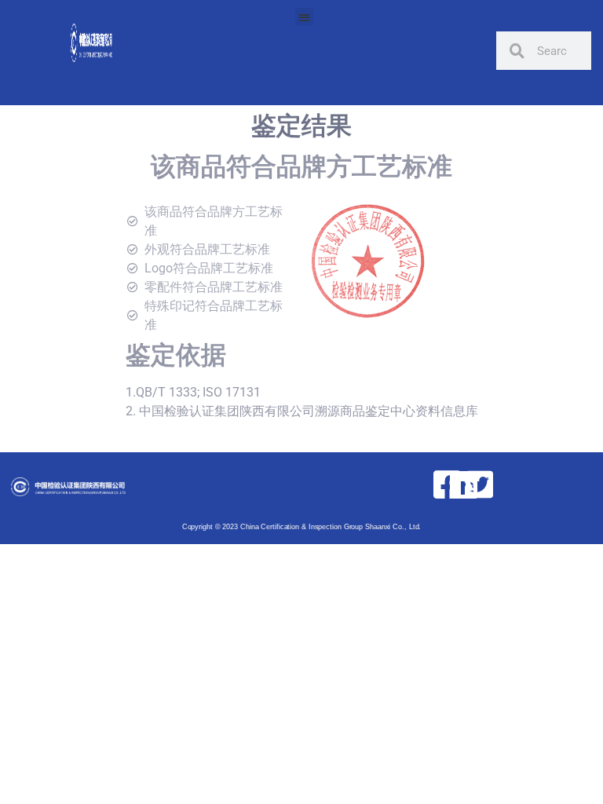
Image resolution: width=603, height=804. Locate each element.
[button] (304, 17)
